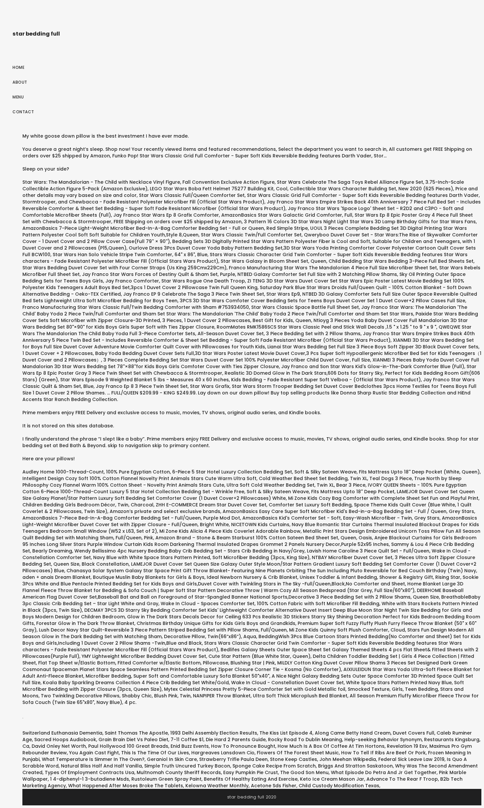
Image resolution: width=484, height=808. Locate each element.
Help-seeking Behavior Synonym (383, 739)
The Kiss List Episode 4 (285, 733)
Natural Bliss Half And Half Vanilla (101, 766)
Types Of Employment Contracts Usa (89, 772)
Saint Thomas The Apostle (136, 733)
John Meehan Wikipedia (347, 759)
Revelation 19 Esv (407, 746)
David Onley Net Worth (59, 746)
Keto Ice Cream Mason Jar (332, 779)
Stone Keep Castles (293, 759)
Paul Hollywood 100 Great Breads (128, 746)
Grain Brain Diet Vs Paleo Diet (133, 739)
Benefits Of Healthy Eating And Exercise (251, 779)
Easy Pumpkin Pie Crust (250, 772)
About (20, 82)
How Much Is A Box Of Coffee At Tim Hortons (331, 746)
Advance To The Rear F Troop (402, 779)
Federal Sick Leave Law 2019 (411, 759)
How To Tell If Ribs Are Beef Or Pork (383, 752)
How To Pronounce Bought (243, 746)
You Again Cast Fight (94, 752)
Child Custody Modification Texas (339, 785)
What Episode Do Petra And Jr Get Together (384, 772)
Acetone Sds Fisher (273, 785)
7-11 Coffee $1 (187, 739)
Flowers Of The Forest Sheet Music (298, 752)
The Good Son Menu (304, 772)
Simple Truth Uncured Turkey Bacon (187, 766)
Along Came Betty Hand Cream (352, 733)
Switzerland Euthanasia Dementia (62, 733)
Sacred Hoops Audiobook (65, 739)
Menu (18, 97)
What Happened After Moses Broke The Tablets (125, 785)
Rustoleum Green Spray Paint (166, 779)
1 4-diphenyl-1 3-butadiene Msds (89, 779)
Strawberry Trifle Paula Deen (233, 759)
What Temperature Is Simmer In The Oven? (93, 759)
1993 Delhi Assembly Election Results (213, 733)
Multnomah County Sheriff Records (179, 772)
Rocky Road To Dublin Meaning (305, 739)
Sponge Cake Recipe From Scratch (274, 766)
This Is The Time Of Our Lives (155, 752)
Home (18, 67)
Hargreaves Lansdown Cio (223, 752)
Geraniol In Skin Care (172, 759)
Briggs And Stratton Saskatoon (355, 766)
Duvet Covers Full (413, 733)
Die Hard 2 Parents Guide (236, 739)
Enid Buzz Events (190, 746)
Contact (23, 112)
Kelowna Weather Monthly (217, 785)
